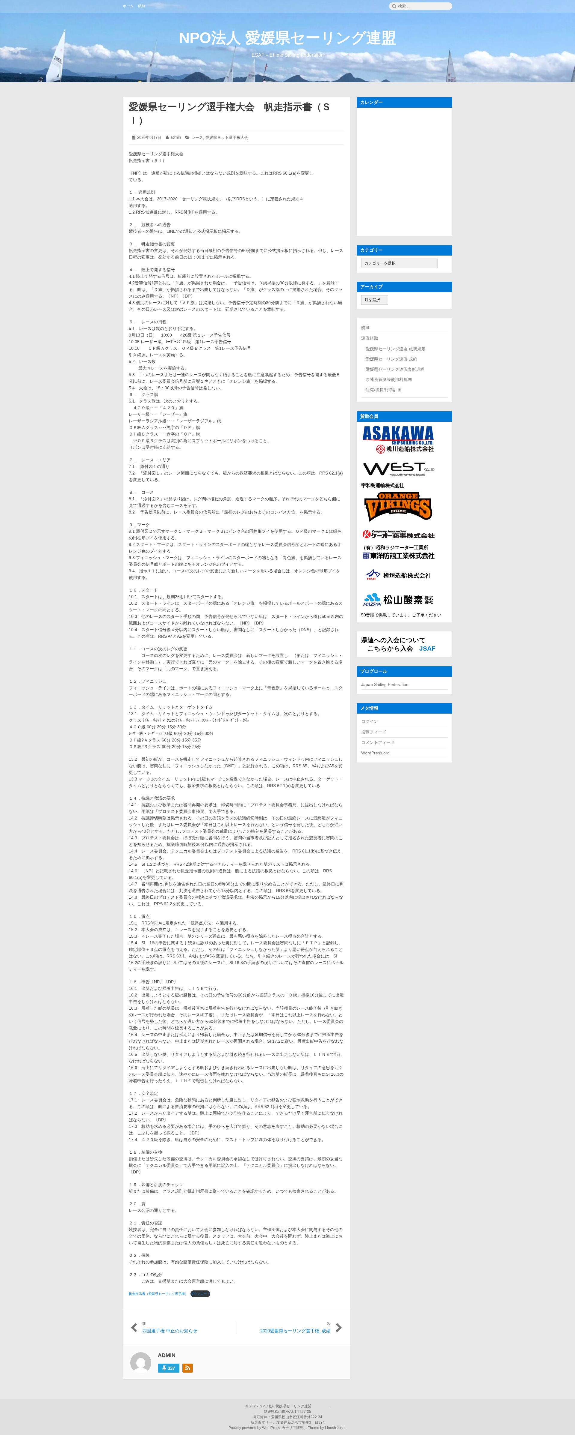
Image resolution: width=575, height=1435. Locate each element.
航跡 (365, 327)
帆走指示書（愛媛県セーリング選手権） (158, 1294)
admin (175, 137)
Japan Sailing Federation (384, 684)
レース (197, 137)
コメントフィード (378, 742)
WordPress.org (375, 752)
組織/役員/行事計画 (384, 389)
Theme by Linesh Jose (326, 1428)
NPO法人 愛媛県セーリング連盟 (287, 37)
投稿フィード (373, 731)
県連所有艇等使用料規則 (389, 379)
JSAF (427, 648)
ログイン (369, 721)
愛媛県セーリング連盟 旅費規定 (396, 348)
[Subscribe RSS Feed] (187, 1368)
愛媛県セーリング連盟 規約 (391, 359)
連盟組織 (369, 338)
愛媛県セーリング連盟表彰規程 (395, 369)
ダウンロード (200, 1294)
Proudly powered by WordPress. (255, 1428)
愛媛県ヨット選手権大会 (226, 137)
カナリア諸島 (293, 1428)
